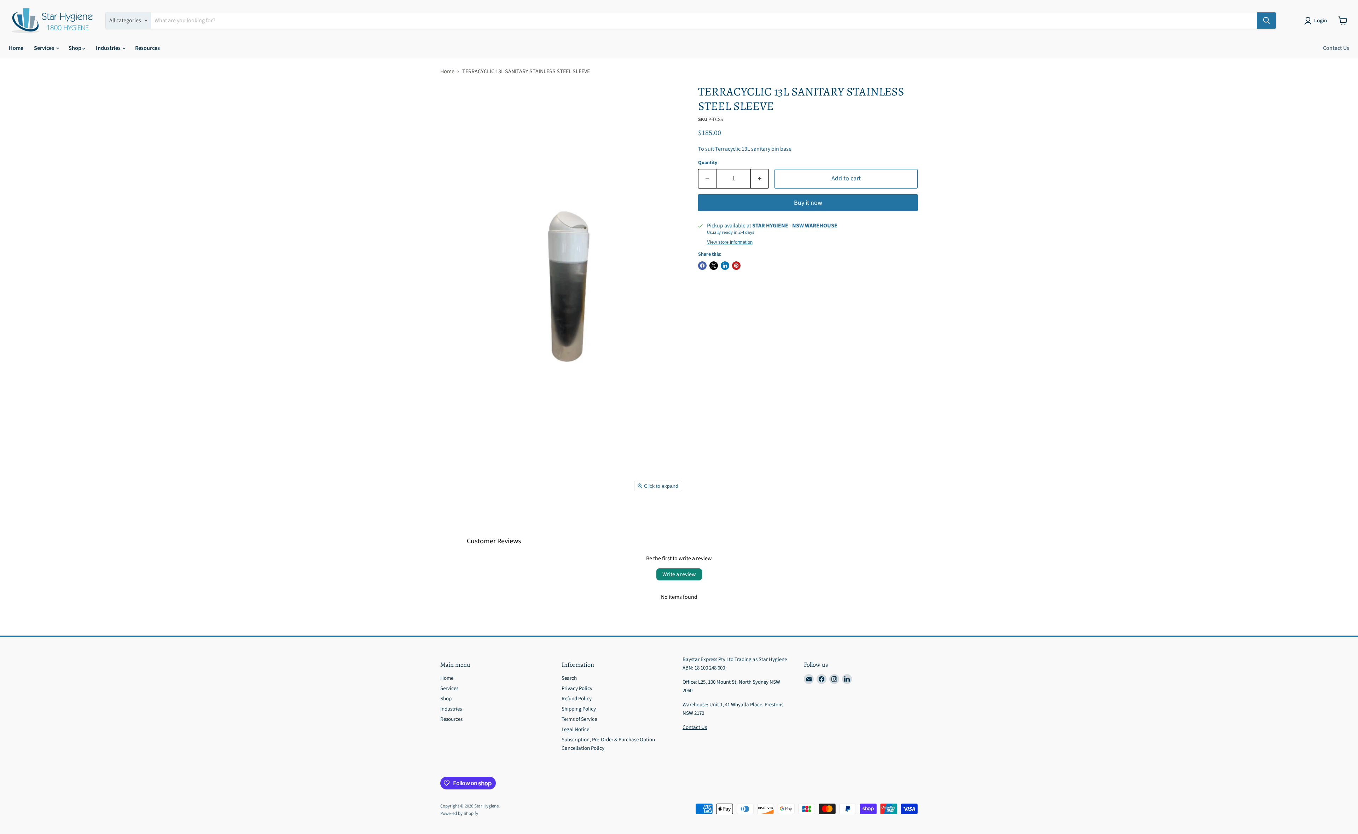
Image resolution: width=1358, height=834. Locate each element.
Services (44, 48)
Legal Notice (575, 729)
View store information (730, 242)
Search (569, 678)
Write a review (679, 574)
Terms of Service (579, 719)
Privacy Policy (577, 688)
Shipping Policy (579, 709)
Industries (109, 48)
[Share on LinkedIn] (725, 265)
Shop (75, 48)
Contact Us (1336, 48)
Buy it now (808, 202)
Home (16, 48)
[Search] (1266, 20)
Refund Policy (577, 698)
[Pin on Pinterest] (736, 265)
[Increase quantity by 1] (760, 179)
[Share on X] (713, 265)
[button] (1317, 21)
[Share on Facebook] (702, 265)
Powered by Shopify (459, 813)
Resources (147, 48)
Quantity (707, 163)
